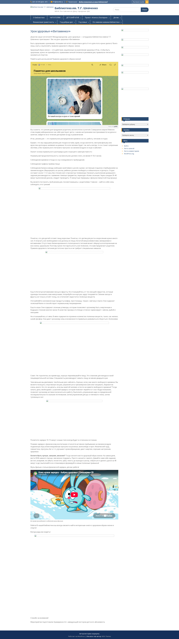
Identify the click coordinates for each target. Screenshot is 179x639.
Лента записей (129, 148)
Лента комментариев (131, 151)
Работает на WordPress (76, 636)
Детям (116, 17)
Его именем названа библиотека (106, 22)
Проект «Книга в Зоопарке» (96, 17)
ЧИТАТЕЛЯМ (55, 17)
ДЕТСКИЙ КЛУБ (72, 17)
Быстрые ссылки (138, 2)
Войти (126, 146)
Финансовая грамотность (43, 22)
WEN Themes (106, 636)
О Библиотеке (39, 17)
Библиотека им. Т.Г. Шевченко (76, 8)
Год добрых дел (66, 22)
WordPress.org (129, 154)
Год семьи (83, 22)
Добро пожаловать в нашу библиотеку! (93, 2)
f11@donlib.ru (58, 2)
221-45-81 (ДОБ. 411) (39, 2)
